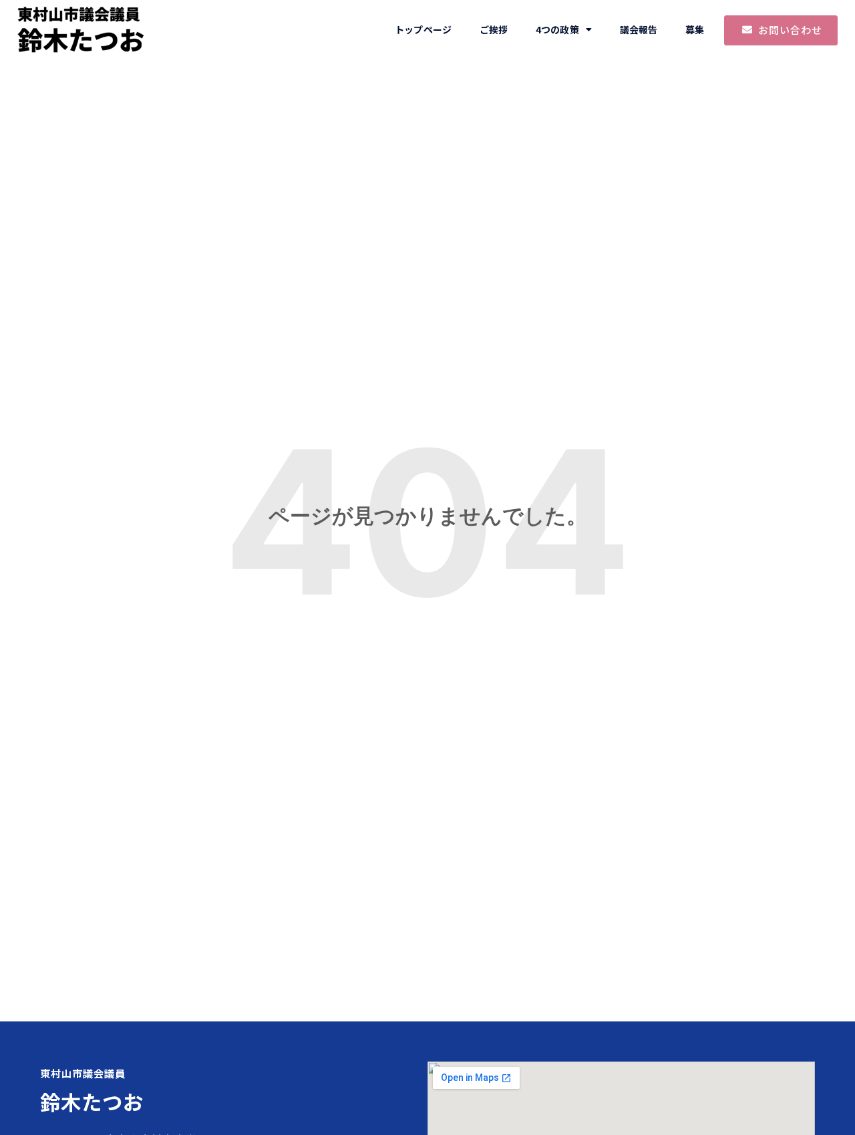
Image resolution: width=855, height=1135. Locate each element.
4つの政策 (557, 29)
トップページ (423, 29)
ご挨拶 (494, 29)
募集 (694, 29)
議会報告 (638, 29)
